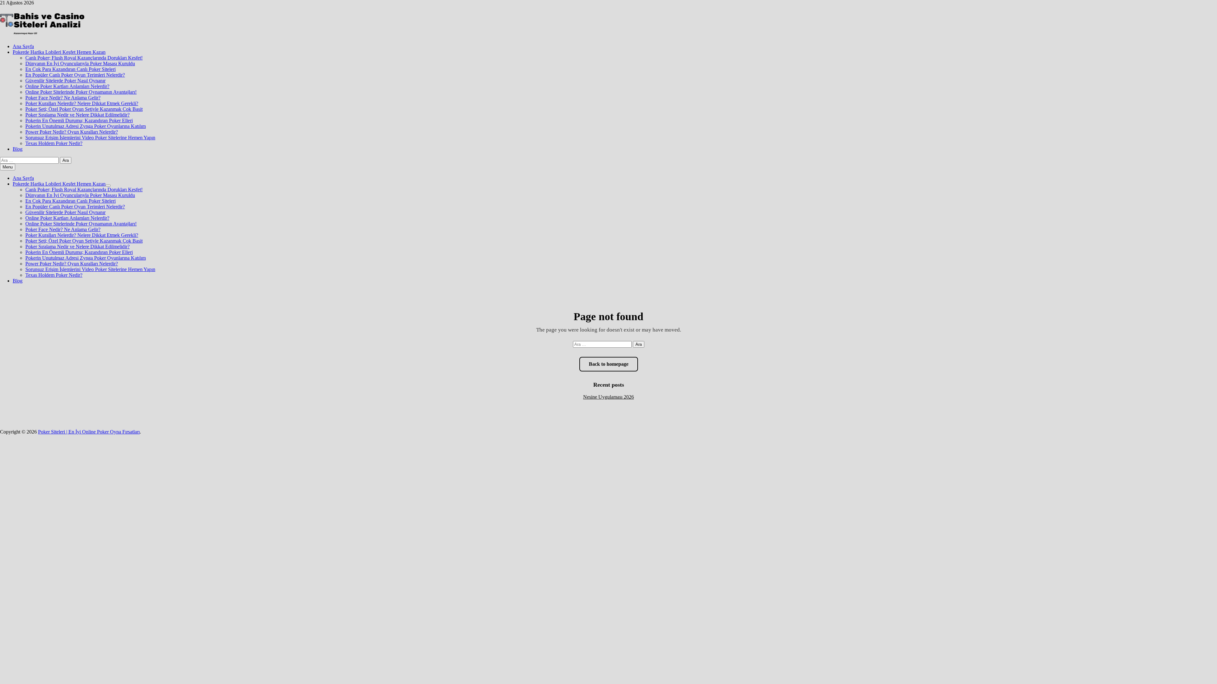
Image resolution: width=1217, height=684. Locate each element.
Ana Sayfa (23, 46)
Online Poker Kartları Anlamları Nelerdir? (67, 86)
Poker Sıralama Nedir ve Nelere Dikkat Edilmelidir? (77, 114)
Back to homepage (608, 364)
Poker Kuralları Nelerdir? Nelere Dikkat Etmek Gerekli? (81, 103)
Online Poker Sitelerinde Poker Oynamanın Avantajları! (81, 92)
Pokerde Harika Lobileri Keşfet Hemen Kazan (59, 52)
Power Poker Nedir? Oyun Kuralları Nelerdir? (71, 132)
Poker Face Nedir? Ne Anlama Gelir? (62, 97)
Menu (8, 167)
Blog (18, 149)
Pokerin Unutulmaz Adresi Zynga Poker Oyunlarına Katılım (85, 126)
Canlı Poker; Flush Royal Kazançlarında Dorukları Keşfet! (84, 57)
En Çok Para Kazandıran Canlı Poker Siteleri (70, 69)
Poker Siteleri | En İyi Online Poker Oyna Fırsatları (89, 431)
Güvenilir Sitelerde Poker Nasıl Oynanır (65, 80)
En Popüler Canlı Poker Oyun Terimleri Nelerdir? (75, 75)
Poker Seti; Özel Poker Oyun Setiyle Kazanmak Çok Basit (84, 109)
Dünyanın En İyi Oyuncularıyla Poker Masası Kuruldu (80, 63)
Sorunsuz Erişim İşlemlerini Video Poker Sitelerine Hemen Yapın (90, 137)
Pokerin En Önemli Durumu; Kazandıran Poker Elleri (79, 120)
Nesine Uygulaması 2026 (608, 397)
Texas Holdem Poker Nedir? (53, 143)
